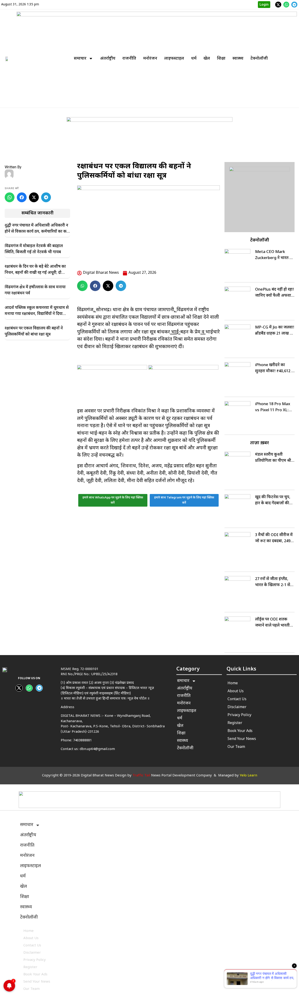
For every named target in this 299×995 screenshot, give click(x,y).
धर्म (193, 58)
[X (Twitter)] (34, 197)
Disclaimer (237, 707)
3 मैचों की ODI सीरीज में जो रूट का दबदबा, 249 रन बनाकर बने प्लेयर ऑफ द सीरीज (274, 538)
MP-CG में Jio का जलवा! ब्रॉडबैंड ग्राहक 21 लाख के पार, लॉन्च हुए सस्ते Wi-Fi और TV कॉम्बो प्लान (274, 331)
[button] (82, 286)
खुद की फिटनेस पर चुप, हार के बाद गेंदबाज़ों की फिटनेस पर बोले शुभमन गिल (273, 500)
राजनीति (129, 58)
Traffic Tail (141, 775)
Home (233, 683)
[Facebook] (22, 197)
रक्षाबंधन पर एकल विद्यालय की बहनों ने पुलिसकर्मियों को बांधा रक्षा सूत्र (34, 331)
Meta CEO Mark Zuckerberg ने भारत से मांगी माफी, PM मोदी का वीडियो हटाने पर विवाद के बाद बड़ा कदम (274, 255)
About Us (236, 691)
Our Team (236, 747)
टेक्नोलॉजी (259, 58)
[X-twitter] (278, 5)
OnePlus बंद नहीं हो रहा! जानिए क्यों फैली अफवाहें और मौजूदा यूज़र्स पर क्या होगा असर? (274, 293)
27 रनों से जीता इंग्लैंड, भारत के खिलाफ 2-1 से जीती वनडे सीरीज (272, 582)
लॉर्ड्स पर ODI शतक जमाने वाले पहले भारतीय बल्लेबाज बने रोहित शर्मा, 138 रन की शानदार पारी (273, 623)
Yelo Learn (248, 775)
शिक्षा (221, 58)
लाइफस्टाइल (174, 58)
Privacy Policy (239, 715)
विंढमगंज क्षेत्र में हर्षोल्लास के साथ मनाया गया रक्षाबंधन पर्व (35, 290)
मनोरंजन (150, 58)
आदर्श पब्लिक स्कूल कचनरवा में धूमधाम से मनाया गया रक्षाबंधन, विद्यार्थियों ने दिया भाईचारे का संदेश (37, 311)
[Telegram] (294, 5)
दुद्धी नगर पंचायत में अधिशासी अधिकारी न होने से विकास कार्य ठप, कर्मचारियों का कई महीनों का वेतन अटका (37, 229)
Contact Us (237, 699)
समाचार (80, 58)
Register (235, 723)
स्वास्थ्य (237, 58)
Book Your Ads (240, 731)
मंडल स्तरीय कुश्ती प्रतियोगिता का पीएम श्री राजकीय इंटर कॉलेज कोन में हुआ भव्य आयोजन (274, 458)
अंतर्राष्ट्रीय (107, 58)
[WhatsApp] (9, 197)
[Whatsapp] (286, 5)
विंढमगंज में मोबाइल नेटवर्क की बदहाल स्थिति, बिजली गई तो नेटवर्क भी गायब (34, 249)
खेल (206, 58)
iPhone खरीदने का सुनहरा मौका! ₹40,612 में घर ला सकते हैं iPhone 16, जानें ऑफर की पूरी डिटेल (274, 368)
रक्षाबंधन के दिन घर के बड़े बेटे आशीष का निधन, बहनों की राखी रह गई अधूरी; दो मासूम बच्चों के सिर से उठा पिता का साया (35, 270)
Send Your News (242, 739)
